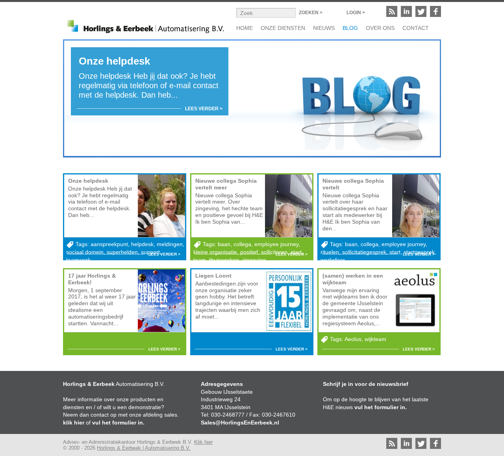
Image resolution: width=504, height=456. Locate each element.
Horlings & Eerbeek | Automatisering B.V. (144, 448)
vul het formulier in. (118, 422)
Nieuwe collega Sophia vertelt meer (226, 184)
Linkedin (406, 11)
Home (244, 28)
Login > (355, 12)
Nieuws (324, 28)
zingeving (254, 260)
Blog (350, 28)
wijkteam (375, 339)
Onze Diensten (283, 28)
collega (242, 244)
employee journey (276, 244)
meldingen (170, 244)
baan (224, 244)
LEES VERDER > (203, 108)
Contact (415, 28)
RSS (391, 11)
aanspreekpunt (109, 244)
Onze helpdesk (88, 181)
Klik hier (203, 442)
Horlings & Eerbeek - (145, 25)
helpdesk (142, 244)
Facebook (435, 11)
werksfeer (333, 260)
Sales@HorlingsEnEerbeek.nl (240, 422)
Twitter (420, 11)
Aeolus (353, 339)
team (199, 260)
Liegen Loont (213, 275)
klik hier (73, 422)
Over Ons (380, 28)
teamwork (78, 260)
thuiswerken (224, 260)
